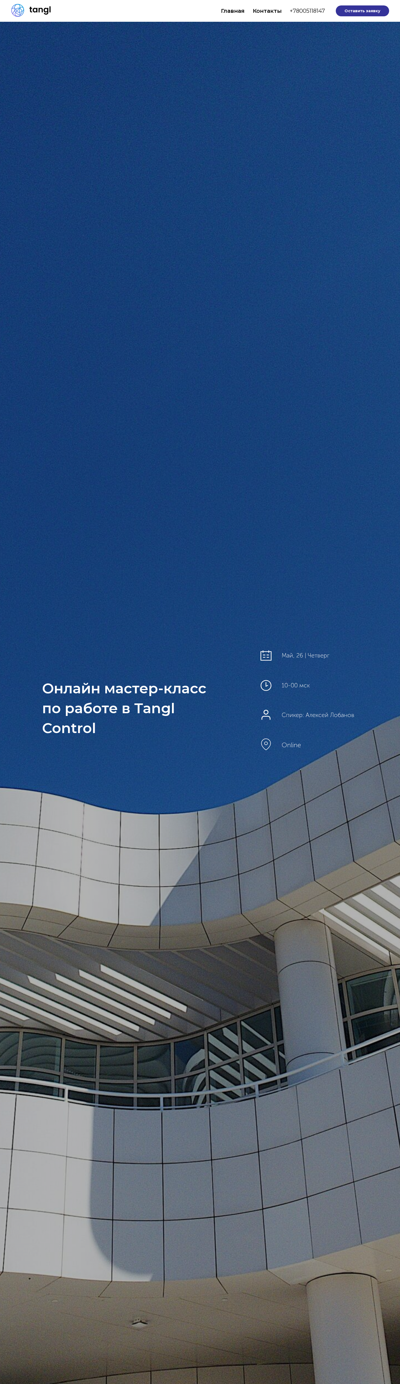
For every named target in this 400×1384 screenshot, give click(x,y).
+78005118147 (307, 11)
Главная (233, 11)
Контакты (267, 11)
